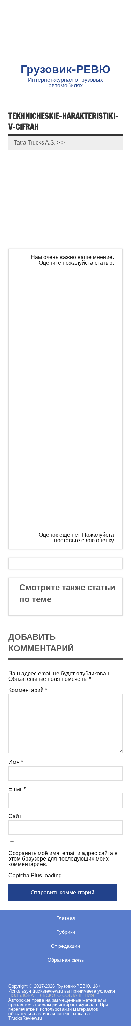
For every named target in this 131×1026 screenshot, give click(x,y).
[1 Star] (69, 292)
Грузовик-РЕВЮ (65, 69)
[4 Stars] (69, 452)
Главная (65, 918)
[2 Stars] (69, 345)
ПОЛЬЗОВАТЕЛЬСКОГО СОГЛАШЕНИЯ (51, 995)
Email (17, 789)
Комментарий (27, 690)
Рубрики (65, 932)
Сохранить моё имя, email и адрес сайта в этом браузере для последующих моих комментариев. (63, 858)
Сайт (14, 816)
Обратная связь (66, 959)
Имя (15, 762)
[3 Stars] (69, 398)
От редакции (65, 945)
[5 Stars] (69, 505)
